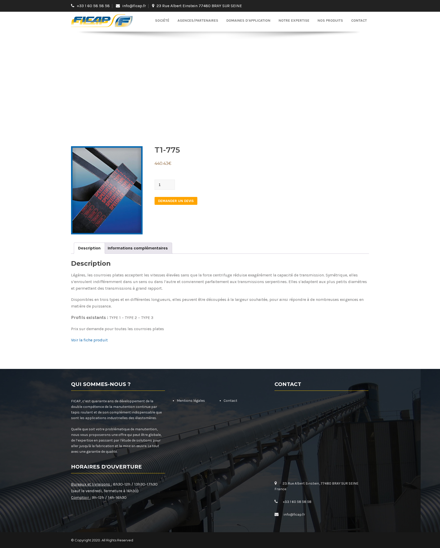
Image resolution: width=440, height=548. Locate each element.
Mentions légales (191, 400)
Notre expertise (294, 20)
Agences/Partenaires (197, 20)
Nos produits (330, 20)
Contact (359, 20)
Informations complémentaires (138, 248)
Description (89, 248)
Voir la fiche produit (89, 340)
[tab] (89, 248)
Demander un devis (176, 201)
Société (162, 20)
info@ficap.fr (134, 5)
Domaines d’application (248, 20)
